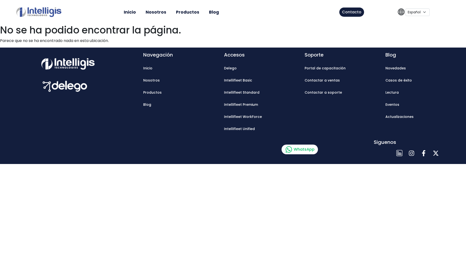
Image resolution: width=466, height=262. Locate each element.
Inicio (130, 12)
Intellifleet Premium (241, 104)
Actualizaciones (399, 116)
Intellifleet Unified (239, 128)
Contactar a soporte (323, 92)
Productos (187, 12)
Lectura (392, 92)
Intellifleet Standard (241, 92)
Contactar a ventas (322, 80)
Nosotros (156, 12)
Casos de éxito (398, 80)
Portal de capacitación (325, 68)
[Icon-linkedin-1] (399, 153)
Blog (214, 12)
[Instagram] (411, 153)
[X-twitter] (436, 153)
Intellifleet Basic (238, 80)
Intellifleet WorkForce (243, 116)
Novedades (395, 68)
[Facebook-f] (423, 153)
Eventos (392, 104)
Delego (230, 68)
